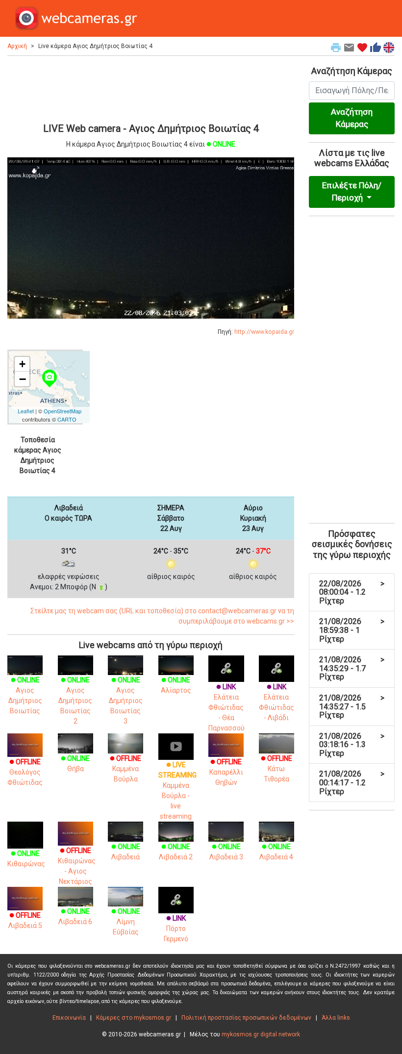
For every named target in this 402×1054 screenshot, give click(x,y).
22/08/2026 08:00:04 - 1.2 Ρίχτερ (351, 592)
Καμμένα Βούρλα (125, 768)
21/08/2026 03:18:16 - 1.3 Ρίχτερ (351, 744)
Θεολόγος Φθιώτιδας (25, 772)
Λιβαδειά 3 (226, 852)
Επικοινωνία (69, 1017)
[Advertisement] (150, 88)
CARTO (66, 419)
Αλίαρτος (176, 685)
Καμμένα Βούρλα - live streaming (177, 790)
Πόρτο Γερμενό (176, 928)
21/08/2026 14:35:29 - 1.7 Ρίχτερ (351, 668)
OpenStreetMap (62, 411)
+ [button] (22, 364)
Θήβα (75, 763)
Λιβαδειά (125, 852)
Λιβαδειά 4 (276, 852)
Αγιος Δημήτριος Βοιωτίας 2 (75, 700)
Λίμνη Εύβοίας (125, 921)
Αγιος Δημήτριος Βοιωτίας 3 (126, 700)
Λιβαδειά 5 (25, 920)
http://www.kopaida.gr (264, 331)
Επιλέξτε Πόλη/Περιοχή (351, 191)
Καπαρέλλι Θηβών (226, 772)
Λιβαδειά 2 (176, 852)
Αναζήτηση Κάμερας (352, 118)
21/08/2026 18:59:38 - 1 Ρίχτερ (351, 630)
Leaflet (26, 411)
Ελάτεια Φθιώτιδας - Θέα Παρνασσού (226, 707)
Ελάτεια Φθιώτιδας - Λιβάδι (276, 702)
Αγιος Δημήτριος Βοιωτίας (25, 695)
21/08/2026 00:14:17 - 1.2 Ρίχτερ (351, 782)
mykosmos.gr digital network (261, 1034)
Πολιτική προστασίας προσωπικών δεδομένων (246, 1017)
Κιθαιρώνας (26, 858)
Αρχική (17, 46)
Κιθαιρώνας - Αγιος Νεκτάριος (77, 866)
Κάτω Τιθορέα (276, 768)
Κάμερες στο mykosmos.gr (133, 1017)
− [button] (22, 379)
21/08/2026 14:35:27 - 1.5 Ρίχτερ (351, 706)
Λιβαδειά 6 (75, 916)
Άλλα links (336, 1017)
